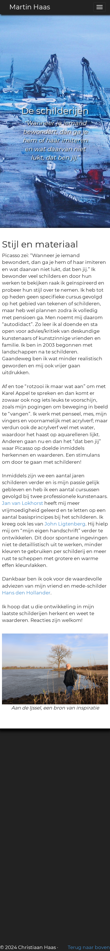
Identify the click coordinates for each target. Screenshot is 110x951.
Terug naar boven (89, 947)
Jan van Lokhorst (22, 503)
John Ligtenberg (65, 524)
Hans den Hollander (26, 593)
